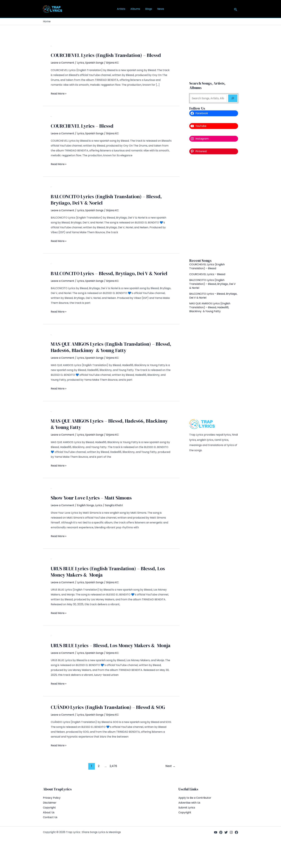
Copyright (49, 807)
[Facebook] (236, 832)
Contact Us (50, 817)
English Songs (85, 505)
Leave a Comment (62, 63)
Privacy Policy (51, 798)
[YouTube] (215, 832)
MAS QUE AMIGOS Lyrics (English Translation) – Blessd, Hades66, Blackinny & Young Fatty (111, 347)
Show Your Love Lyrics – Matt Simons (91, 497)
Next (170, 766)
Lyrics (80, 63)
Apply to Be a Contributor (194, 798)
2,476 (113, 766)
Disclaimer (49, 803)
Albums (135, 9)
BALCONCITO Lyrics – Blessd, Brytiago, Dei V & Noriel (109, 273)
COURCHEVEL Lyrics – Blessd (82, 126)
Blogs (148, 9)
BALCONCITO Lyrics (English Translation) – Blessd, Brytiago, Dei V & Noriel (106, 199)
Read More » (58, 94)
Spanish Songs (94, 63)
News (160, 9)
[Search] (232, 98)
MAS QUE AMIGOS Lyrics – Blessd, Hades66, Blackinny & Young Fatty (110, 424)
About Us (48, 812)
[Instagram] (231, 832)
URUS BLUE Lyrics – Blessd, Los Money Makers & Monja (110, 645)
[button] (235, 9)
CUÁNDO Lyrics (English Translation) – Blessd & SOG (108, 707)
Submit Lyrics (186, 807)
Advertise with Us (189, 803)
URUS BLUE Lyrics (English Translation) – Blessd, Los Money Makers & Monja (108, 571)
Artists (121, 9)
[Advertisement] (213, 206)
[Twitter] (226, 832)
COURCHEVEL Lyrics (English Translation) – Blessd (106, 55)
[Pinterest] (220, 832)
